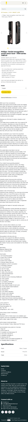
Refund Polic (4, 373)
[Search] (25, 9)
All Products (4, 12)
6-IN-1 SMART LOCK (14, 12)
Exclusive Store (6, 92)
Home (2, 368)
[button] (1, 33)
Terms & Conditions (6, 372)
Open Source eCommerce (21, 420)
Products (3, 370)
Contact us (4, 375)
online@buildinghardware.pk (10, 403)
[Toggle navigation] (25, 3)
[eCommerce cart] (23, 3)
